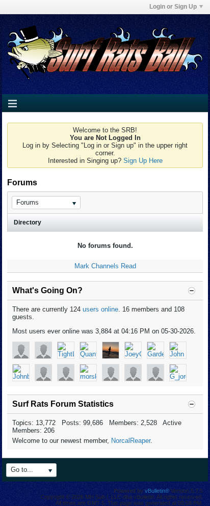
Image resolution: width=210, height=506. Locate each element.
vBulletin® (157, 491)
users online (100, 309)
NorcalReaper (130, 440)
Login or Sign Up (173, 6)
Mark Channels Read (105, 266)
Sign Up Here (143, 160)
